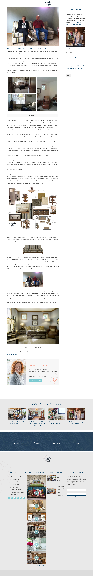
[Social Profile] (24, 498)
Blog (75, 3)
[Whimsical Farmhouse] (36, 519)
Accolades (60, 3)
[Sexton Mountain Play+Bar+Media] (36, 531)
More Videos (40, 565)
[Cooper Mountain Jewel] (36, 557)
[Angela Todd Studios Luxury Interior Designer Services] (47, 3)
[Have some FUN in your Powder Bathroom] (56, 414)
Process (44, 465)
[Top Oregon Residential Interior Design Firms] (17, 414)
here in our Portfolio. (12, 354)
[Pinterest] (15, 498)
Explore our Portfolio (35, 380)
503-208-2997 (16, 479)
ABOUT (10, 3)
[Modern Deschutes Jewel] (36, 480)
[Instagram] (12, 498)
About (24, 465)
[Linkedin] (18, 498)
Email (16, 481)
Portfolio (30, 465)
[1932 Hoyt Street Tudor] (36, 506)
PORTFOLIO (34, 3)
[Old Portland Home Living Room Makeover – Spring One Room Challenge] (37, 414)
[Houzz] (21, 498)
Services (18, 3)
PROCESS (26, 3)
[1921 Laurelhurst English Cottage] (36, 544)
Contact (82, 3)
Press (68, 3)
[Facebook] (9, 498)
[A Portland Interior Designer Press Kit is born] (76, 414)
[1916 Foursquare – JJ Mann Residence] (36, 493)
